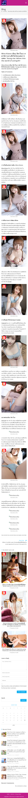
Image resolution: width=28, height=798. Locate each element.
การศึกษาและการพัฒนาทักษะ (10, 77)
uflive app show (13, 535)
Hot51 (8, 794)
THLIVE (3, 223)
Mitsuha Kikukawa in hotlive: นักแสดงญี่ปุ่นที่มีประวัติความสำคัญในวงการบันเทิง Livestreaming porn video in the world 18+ (14, 625)
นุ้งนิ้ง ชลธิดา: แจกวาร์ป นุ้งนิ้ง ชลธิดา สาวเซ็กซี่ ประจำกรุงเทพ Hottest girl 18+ (16, 751)
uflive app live (6, 535)
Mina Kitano (4, 168)
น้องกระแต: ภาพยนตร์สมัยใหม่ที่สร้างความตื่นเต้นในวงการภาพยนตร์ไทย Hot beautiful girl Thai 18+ (16, 760)
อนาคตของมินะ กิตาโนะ (9, 81)
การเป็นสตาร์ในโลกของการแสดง (11, 79)
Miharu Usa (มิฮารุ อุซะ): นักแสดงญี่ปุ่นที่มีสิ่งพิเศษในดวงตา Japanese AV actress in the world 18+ (14, 585)
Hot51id (12, 794)
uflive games (18, 535)
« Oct (13, 725)
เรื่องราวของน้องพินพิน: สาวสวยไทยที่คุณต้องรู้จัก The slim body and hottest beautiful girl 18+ (17, 768)
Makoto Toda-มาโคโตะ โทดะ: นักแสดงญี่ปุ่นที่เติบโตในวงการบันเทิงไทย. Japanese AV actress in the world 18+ (16, 776)
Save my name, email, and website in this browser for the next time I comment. (14, 687)
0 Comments (16, 737)
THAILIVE (3, 323)
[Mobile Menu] (26, 2)
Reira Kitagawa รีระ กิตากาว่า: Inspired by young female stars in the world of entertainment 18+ (14, 649)
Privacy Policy (18, 794)
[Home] (1, 11)
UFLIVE (9, 281)
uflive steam (23, 535)
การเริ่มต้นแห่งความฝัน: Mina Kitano (11, 75)
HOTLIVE (3, 420)
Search (3, 698)
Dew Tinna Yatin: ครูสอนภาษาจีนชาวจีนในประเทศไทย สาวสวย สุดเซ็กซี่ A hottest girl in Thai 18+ (16, 733)
